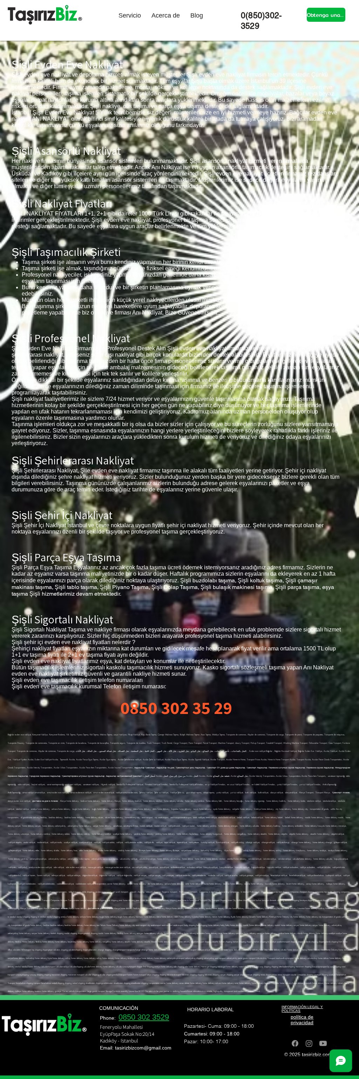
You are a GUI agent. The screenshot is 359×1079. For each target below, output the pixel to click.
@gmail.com (157, 1048)
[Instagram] (309, 1043)
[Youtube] (323, 1043)
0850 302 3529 (143, 1017)
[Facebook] (295, 1043)
